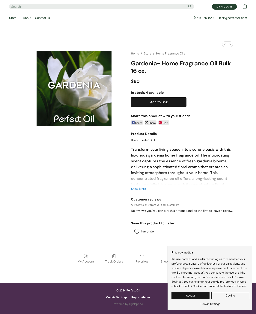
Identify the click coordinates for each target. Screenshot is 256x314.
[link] (210, 302)
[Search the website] (190, 6)
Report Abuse (140, 297)
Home (135, 53)
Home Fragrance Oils (170, 53)
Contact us (42, 18)
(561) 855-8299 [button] (205, 18)
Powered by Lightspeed (128, 304)
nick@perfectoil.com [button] (233, 18)
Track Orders (114, 261)
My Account (86, 261)
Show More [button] (138, 189)
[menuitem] (225, 44)
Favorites (142, 261)
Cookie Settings (117, 297)
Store (13, 18)
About (27, 18)
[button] (224, 7)
